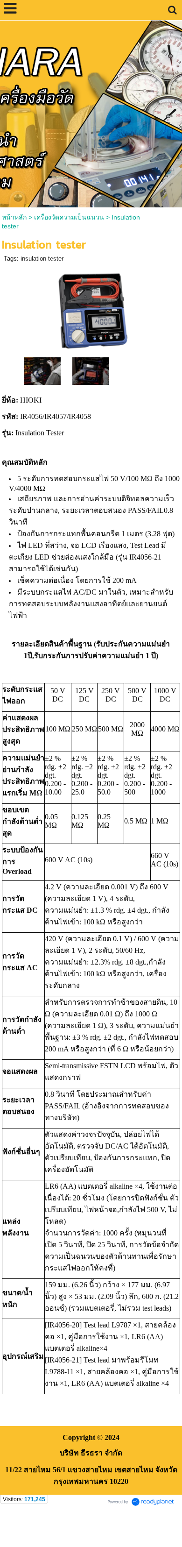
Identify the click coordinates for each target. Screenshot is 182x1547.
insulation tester (42, 258)
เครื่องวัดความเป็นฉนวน (69, 217)
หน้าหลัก (14, 217)
